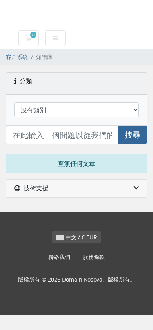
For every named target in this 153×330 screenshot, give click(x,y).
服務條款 (94, 256)
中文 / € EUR (80, 237)
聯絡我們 (59, 256)
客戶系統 (17, 57)
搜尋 (132, 134)
